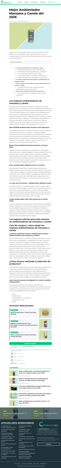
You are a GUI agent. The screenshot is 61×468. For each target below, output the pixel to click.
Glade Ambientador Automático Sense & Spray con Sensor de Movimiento (27, 453)
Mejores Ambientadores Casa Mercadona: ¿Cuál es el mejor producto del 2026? (24, 325)
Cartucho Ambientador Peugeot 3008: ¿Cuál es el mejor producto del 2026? (34, 387)
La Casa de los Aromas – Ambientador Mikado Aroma (31, 75)
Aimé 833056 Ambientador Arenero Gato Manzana (30, 70)
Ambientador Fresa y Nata (8, 451)
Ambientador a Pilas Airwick (26, 436)
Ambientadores (51, 2)
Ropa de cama (34, 2)
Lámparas (19, 2)
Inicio (10, 6)
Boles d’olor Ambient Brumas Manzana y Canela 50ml (31, 71)
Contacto (48, 444)
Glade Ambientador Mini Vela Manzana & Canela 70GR (31, 77)
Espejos (26, 2)
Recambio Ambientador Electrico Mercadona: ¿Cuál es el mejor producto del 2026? (35, 394)
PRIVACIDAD (43, 463)
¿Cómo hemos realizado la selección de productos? (29, 91)
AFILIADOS (17, 463)
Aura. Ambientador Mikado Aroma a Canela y (29, 73)
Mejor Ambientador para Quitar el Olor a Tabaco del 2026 (34, 402)
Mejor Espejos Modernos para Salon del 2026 (16, 413)
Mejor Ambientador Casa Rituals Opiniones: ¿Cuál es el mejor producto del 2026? (34, 372)
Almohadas (43, 2)
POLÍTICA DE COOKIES (26, 463)
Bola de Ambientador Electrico (27, 449)
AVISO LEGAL (36, 463)
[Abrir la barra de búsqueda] (58, 2)
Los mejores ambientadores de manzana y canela (28, 68)
